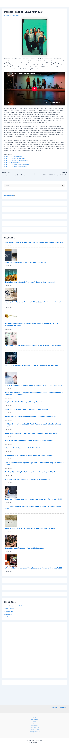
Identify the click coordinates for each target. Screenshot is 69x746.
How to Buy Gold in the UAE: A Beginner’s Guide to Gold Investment (30, 282)
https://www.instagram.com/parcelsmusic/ (16, 164)
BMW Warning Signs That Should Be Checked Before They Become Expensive (34, 242)
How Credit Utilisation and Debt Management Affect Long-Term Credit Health (33, 499)
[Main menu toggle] (65, 3)
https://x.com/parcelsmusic (12, 162)
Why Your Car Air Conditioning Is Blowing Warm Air (23, 402)
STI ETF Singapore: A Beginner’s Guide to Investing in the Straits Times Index (33, 385)
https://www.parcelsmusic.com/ (13, 156)
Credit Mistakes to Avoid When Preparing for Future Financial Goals (30, 528)
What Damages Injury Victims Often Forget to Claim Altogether (28, 479)
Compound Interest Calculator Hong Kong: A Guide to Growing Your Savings (33, 345)
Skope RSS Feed (8, 611)
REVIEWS (34, 724)
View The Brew (8, 617)
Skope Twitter (8, 614)
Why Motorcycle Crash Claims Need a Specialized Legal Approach (29, 455)
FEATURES (34, 720)
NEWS (34, 722)
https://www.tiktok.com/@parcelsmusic (15, 166)
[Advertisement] (34, 650)
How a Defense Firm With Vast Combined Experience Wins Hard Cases (31, 433)
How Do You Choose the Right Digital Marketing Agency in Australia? (30, 416)
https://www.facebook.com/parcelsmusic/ (16, 160)
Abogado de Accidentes (59, 707)
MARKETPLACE (34, 728)
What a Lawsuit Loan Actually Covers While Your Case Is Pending (29, 440)
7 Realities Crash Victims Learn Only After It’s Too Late (25, 448)
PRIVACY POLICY (35, 732)
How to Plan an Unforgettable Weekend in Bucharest (24, 548)
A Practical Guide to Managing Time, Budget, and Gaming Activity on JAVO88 (33, 568)
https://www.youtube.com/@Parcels (14, 158)
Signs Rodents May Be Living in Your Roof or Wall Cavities (26, 409)
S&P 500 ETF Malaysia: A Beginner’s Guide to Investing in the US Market (31, 365)
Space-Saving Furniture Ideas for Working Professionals (25, 262)
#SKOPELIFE (34, 726)
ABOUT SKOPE (34, 730)
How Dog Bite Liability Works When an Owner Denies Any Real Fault (30, 472)
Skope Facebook (9, 608)
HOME (34, 718)
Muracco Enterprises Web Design (13, 606)
